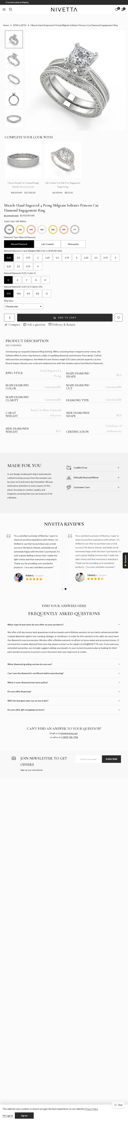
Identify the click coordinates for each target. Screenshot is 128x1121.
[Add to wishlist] (119, 318)
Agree (24, 1115)
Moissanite (73, 244)
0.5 (18, 257)
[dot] (62, 589)
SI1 (28, 293)
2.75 (105, 257)
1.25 (47, 257)
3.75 (28, 266)
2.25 (86, 257)
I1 (47, 293)
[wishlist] (116, 9)
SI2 (37, 293)
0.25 (9, 257)
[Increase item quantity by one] (12, 317)
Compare (14, 325)
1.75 (67, 257)
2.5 (95, 257)
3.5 (18, 266)
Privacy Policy (91, 1109)
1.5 (57, 257)
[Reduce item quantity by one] (6, 317)
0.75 (28, 257)
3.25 (9, 266)
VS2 (19, 293)
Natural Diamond (19, 244)
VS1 (9, 293)
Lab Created (48, 244)
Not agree (7, 1115)
